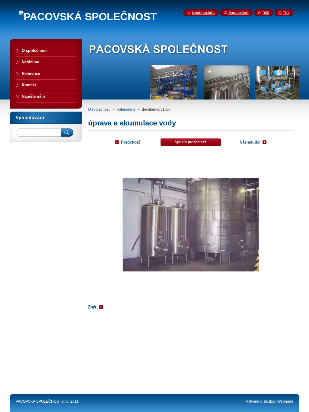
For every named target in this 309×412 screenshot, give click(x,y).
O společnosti (99, 109)
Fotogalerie (126, 109)
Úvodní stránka (203, 12)
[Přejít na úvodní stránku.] (88, 16)
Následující (250, 142)
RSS (266, 12)
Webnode (285, 401)
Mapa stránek (238, 12)
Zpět (92, 307)
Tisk (286, 12)
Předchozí (130, 142)
